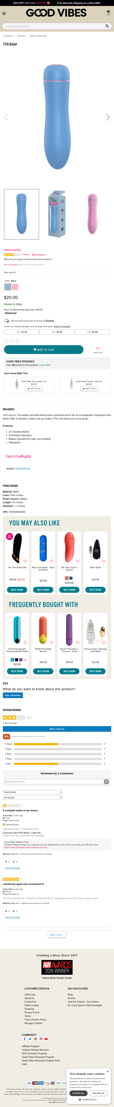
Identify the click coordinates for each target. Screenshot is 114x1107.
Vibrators (22, 35)
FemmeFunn (22, 468)
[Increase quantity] (17, 341)
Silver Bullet (95, 567)
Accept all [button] (78, 1093)
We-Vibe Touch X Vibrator (69, 568)
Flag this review (12, 868)
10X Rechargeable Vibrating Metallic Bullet (17, 650)
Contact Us (30, 1001)
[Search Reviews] (106, 781)
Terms (27, 1015)
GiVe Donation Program (34, 1053)
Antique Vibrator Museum (35, 1049)
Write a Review (38, 254)
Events (71, 998)
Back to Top (55, 935)
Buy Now (17, 589)
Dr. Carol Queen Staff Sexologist (85, 1005)
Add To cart (45, 349)
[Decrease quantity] (6, 341)
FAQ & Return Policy (35, 1019)
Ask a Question (11, 264)
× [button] (108, 1072)
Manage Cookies (33, 1023)
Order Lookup (31, 1005)
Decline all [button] (98, 1093)
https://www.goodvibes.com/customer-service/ (25, 847)
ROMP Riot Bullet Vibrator (43, 650)
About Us (29, 998)
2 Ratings (26, 254)
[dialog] (88, 1086)
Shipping (29, 1008)
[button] (4, 13)
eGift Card (29, 994)
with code (31, 2)
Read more (87, 1087)
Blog (70, 994)
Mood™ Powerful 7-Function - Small (69, 650)
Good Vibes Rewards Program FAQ (41, 1060)
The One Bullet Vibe (17, 567)
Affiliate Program (30, 1046)
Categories (8, 35)
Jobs (24, 1064)
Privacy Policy (31, 1012)
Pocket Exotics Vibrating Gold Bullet (95, 650)
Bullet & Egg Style (38, 35)
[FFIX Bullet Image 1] (57, 117)
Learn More (45, 364)
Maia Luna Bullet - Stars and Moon (43, 568)
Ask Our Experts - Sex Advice (83, 1001)
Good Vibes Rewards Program (38, 1056)
